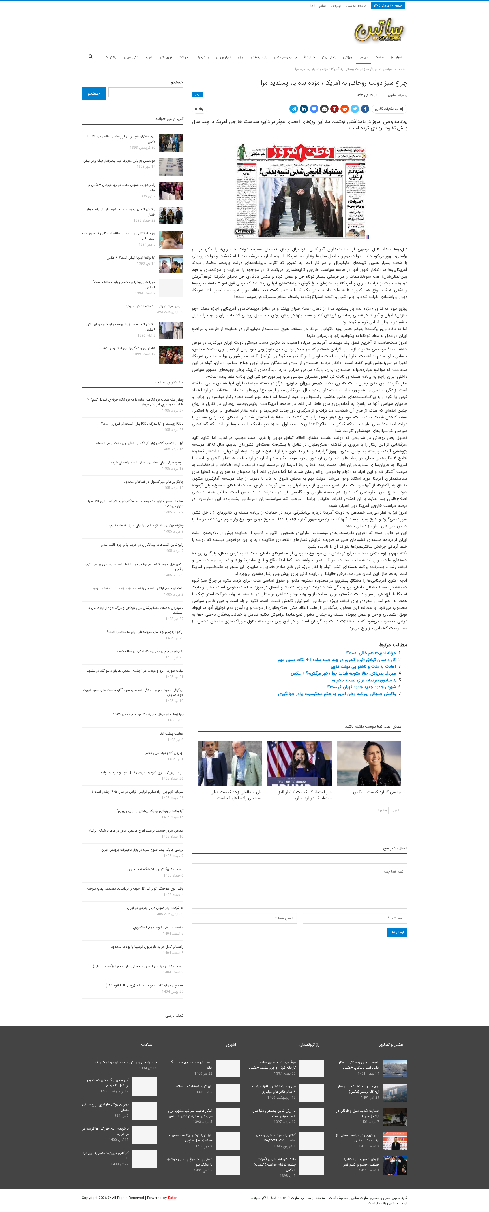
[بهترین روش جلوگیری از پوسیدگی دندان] (144, 1111)
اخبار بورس (223, 57)
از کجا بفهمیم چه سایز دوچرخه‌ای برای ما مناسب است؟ (145, 632)
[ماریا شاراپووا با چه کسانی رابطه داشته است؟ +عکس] (171, 288)
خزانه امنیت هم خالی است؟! (371, 653)
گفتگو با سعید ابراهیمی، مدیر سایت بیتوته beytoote (276, 1137)
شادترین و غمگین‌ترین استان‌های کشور (127, 348)
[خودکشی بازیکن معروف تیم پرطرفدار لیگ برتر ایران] (171, 167)
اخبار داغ (309, 57)
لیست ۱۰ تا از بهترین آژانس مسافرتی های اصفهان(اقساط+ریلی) (138, 966)
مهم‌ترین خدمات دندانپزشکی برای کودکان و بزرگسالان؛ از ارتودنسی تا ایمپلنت (135, 610)
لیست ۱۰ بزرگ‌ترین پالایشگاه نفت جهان (155, 869)
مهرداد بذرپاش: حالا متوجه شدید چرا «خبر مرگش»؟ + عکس (343, 673)
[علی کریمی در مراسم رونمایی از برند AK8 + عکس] (395, 1141)
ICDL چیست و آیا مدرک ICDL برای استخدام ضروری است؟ (142, 423)
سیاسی (363, 57)
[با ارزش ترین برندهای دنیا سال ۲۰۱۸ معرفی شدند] (311, 1117)
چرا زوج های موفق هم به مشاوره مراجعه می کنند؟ (148, 714)
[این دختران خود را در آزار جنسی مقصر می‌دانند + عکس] (171, 143)
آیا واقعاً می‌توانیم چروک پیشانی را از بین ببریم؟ (149, 811)
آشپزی (149, 57)
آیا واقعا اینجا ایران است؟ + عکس (131, 257)
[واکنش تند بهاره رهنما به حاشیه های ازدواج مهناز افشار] (171, 216)
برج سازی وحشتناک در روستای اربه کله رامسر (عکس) (357, 1089)
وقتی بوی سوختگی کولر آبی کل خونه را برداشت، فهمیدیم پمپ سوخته (135, 888)
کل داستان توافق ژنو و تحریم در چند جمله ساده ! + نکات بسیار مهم (337, 659)
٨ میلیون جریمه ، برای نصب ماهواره (364, 680)
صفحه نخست (356, 6)
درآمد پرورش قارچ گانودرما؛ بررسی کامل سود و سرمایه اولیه (142, 772)
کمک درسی (174, 1015)
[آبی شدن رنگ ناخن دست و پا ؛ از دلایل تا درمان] (144, 1086)
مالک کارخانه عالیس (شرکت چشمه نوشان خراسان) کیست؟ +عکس (274, 1164)
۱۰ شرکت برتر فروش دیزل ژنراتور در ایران (155, 908)
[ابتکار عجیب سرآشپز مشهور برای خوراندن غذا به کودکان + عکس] (228, 1117)
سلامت (379, 57)
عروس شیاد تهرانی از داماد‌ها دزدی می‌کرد (154, 306)
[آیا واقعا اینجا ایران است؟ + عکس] (171, 264)
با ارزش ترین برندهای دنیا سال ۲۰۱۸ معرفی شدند (274, 1113)
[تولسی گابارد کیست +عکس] (369, 763)
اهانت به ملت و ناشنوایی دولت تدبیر (363, 666)
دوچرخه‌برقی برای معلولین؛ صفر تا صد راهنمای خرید (147, 462)
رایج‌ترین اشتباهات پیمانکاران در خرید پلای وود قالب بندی (142, 544)
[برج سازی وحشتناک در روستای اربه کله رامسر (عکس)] (395, 1093)
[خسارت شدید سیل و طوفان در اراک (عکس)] (395, 1117)
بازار (240, 57)
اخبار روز (396, 57)
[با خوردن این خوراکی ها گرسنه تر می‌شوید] (144, 1135)
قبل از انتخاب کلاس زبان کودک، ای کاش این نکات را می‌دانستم (139, 443)
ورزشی (347, 57)
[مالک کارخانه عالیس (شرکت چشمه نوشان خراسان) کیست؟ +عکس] (311, 1165)
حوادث (183, 57)
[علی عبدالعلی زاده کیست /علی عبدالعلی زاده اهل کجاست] (230, 763)
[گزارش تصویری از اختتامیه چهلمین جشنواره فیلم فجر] (395, 1165)
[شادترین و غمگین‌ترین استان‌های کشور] (171, 355)
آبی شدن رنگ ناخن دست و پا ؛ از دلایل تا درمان (106, 1082)
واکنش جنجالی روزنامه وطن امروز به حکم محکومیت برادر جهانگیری (337, 693)
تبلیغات (336, 6)
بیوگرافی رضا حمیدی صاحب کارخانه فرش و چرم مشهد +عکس (272, 1065)
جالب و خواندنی (285, 57)
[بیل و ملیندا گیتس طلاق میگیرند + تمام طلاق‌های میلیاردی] (311, 1093)
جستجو (177, 82)
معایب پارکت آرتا (171, 733)
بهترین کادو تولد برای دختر (164, 753)
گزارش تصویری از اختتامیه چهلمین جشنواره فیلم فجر (361, 1161)
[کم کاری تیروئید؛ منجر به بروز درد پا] (144, 1159)
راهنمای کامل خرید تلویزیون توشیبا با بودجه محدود (147, 946)
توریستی (166, 57)
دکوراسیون (131, 57)
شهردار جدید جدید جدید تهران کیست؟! (361, 687)
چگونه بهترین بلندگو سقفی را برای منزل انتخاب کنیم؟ (146, 525)
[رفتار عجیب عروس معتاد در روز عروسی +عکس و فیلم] (171, 191)
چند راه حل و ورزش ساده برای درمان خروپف (126, 1062)
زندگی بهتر (329, 57)
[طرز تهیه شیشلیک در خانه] (228, 1093)
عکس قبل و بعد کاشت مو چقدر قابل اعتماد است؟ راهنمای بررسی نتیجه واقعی (133, 567)
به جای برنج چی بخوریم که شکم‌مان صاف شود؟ (150, 651)
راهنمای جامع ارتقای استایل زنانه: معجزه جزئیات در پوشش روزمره (138, 588)
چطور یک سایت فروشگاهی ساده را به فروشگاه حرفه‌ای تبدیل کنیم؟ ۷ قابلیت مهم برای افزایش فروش (135, 402)
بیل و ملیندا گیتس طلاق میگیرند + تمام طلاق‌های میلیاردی (273, 1089)
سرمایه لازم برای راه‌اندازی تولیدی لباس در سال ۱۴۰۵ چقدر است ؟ (137, 791)
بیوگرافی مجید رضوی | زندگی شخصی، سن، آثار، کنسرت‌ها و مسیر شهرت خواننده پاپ (133, 692)
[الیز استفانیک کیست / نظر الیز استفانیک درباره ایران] (299, 763)
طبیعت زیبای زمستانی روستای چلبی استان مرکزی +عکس (358, 1065)
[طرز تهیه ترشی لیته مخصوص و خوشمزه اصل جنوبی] (228, 1141)
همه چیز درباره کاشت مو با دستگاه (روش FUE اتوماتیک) (144, 985)
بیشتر (113, 57)
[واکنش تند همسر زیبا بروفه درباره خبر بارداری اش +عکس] (171, 331)
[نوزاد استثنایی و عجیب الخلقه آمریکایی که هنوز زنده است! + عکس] (171, 240)
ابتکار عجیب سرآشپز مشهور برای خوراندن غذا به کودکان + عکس (190, 1113)
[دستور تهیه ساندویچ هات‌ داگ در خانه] (228, 1069)
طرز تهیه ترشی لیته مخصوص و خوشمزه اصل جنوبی (190, 1137)
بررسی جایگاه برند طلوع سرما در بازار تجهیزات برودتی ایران (142, 849)
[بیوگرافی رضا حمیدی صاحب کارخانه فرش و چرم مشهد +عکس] (311, 1069)
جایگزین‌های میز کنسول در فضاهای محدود (153, 481)
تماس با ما (318, 6)
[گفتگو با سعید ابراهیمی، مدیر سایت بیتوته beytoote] (311, 1141)
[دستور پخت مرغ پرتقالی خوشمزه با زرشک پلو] (228, 1165)
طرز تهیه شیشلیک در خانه (194, 1086)
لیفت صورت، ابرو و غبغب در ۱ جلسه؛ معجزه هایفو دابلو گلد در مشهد (135, 670)
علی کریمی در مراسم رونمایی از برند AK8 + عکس (357, 1137)
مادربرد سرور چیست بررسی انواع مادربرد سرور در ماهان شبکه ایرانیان (135, 830)
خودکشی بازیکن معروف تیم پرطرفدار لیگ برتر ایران (119, 160)
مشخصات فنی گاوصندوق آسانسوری (158, 927)
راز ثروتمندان (258, 57)
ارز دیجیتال (202, 57)
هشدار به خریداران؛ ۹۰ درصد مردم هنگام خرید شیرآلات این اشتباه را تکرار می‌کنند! (135, 504)
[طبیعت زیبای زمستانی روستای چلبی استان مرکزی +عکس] (395, 1069)
